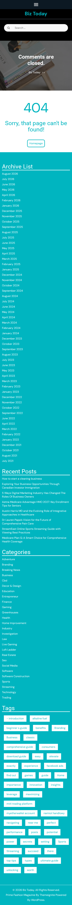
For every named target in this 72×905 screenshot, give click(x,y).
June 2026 (8, 184)
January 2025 (10, 269)
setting (45, 841)
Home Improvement (14, 623)
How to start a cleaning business (22, 478)
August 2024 (10, 296)
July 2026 (8, 179)
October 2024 (10, 285)
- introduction (15, 718)
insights (55, 785)
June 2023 (8, 365)
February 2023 (11, 386)
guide (45, 775)
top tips (11, 860)
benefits (41, 728)
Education (8, 591)
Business (7, 575)
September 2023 (12, 349)
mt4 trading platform (19, 803)
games (29, 775)
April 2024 (8, 317)
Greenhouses (10, 612)
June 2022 (8, 418)
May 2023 (8, 370)
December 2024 (12, 275)
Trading (6, 697)
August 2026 (10, 173)
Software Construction (15, 676)
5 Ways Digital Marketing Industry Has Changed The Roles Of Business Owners (33, 494)
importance (14, 785)
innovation (35, 785)
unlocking (12, 870)
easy (38, 756)
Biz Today (36, 13)
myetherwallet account (21, 813)
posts (34, 832)
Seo (4, 660)
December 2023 (12, 338)
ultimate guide (49, 860)
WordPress (37, 900)
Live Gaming (9, 644)
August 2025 (10, 232)
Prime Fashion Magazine (20, 895)
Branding (7, 564)
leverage (12, 794)
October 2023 (10, 344)
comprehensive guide (20, 747)
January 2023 (10, 392)
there (50, 851)
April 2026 (8, 195)
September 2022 (12, 413)
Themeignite (47, 895)
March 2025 (9, 259)
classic (30, 737)
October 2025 (10, 221)
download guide (16, 756)
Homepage (36, 143)
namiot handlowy (54, 813)
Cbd (4, 580)
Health (6, 618)
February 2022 (11, 434)
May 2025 (8, 248)
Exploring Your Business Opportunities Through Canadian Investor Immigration (30, 485)
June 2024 (8, 306)
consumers (48, 747)
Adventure (8, 559)
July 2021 (7, 461)
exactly (11, 766)
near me (33, 822)
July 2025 (8, 237)
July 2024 (8, 301)
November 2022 (12, 402)
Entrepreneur (10, 596)
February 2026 (11, 200)
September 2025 (12, 227)
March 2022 (9, 429)
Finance (7, 602)
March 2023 (9, 381)
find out (11, 775)
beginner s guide (17, 728)
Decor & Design (11, 586)
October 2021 (10, 450)
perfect (51, 822)
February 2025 (11, 264)
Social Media (10, 665)
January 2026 (10, 205)
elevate (53, 756)
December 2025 (12, 211)
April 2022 (8, 423)
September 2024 (12, 290)
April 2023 (8, 376)
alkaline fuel (39, 718)
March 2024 (9, 322)
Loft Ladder (9, 649)
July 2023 (8, 360)
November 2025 (12, 216)
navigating (13, 822)
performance (14, 832)
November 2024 (12, 280)
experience (31, 766)
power (10, 841)
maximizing (33, 794)
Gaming (7, 607)
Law (4, 639)
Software (7, 671)
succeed (33, 851)
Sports (6, 681)
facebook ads (55, 766)
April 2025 (8, 253)
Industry (7, 628)
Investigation (10, 633)
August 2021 (9, 455)
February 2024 (11, 328)
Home (60, 775)
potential (52, 832)
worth (30, 870)
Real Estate (9, 655)
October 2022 (10, 407)
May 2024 (8, 312)
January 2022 (10, 439)
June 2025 (8, 243)
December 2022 (12, 397)
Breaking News (11, 570)
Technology (9, 692)
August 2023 (10, 354)
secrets (27, 841)
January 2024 (10, 333)
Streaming (8, 687)
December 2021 (11, 445)
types (28, 860)
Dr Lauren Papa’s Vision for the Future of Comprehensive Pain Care (26, 521)
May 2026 (8, 189)
